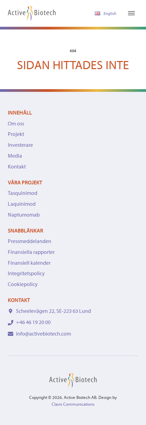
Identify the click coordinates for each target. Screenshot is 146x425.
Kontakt (17, 166)
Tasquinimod (22, 192)
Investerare (20, 144)
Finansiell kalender (29, 262)
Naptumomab (24, 214)
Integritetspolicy (26, 273)
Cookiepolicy (23, 284)
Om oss (16, 123)
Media (15, 155)
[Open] (131, 13)
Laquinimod (22, 203)
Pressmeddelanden (29, 241)
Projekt (16, 133)
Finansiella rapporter (31, 251)
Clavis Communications (73, 404)
